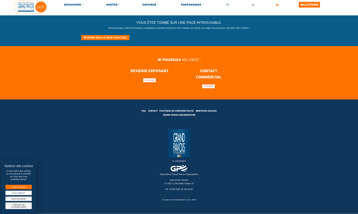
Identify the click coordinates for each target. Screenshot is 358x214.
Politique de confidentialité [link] (18, 205)
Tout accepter (18, 187)
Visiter (112, 4)
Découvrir (72, 4)
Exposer (149, 4)
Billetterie (309, 4)
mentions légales (206, 110)
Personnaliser (18, 198)
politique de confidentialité (176, 110)
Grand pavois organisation (179, 115)
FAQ (144, 110)
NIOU (194, 200)
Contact (153, 110)
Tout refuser (18, 192)
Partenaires (191, 4)
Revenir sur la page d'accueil (105, 37)
